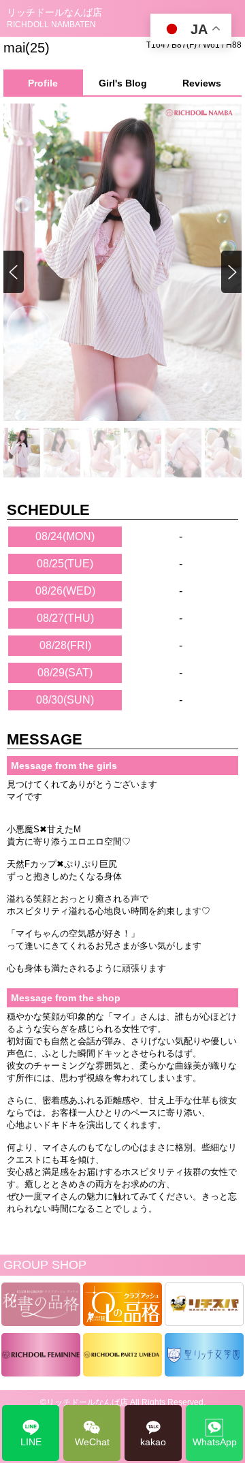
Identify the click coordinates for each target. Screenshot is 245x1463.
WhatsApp (215, 1441)
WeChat (92, 1441)
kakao (153, 1441)
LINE (31, 1441)
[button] (231, 272)
